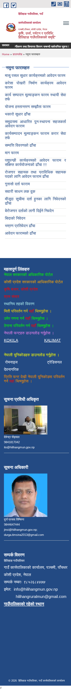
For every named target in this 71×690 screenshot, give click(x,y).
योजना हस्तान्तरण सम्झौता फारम (27, 106)
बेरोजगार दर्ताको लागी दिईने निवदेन (29, 211)
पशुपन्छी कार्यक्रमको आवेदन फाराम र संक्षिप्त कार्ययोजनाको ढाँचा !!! (35, 162)
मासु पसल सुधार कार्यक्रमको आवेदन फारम (35, 75)
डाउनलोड (17, 54)
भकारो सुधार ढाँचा (18, 114)
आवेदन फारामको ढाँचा (20, 233)
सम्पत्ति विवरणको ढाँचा (20, 145)
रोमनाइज (13, 362)
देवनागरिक (11, 369)
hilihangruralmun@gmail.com (41, 596)
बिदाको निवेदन (15, 218)
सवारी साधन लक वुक (20, 191)
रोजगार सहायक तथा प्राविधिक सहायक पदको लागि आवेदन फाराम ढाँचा (35, 174)
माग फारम (12, 153)
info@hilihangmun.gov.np (36, 589)
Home (5, 54)
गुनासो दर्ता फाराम (17, 184)
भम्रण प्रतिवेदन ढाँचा (20, 226)
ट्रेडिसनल (53, 362)
